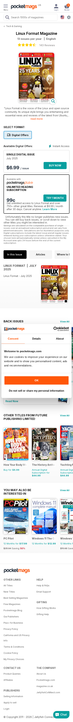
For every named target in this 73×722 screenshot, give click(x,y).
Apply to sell (10, 702)
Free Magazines (12, 604)
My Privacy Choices (14, 659)
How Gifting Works (46, 608)
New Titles (9, 591)
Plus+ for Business (13, 622)
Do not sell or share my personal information (36, 390)
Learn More (50, 209)
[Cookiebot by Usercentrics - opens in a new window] (53, 329)
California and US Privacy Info (17, 638)
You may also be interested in (17, 490)
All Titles (8, 585)
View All (64, 321)
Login (6, 708)
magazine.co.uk (44, 686)
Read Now (11, 401)
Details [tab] (36, 338)
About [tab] (60, 338)
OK (37, 380)
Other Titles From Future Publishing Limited (25, 415)
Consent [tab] (13, 338)
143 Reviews (47, 45)
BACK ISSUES (13, 321)
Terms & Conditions (14, 646)
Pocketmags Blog (13, 610)
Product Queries (12, 673)
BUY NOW (55, 165)
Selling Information (13, 696)
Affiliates (8, 680)
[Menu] (6, 6)
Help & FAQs (42, 585)
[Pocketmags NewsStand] (23, 7)
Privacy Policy (11, 629)
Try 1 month (55, 197)
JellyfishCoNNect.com (48, 692)
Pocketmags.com (45, 680)
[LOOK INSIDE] (36, 102)
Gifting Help (42, 614)
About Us (41, 673)
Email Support (43, 591)
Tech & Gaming (14, 26)
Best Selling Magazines (16, 598)
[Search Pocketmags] (7, 17)
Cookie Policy (11, 653)
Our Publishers (11, 616)
